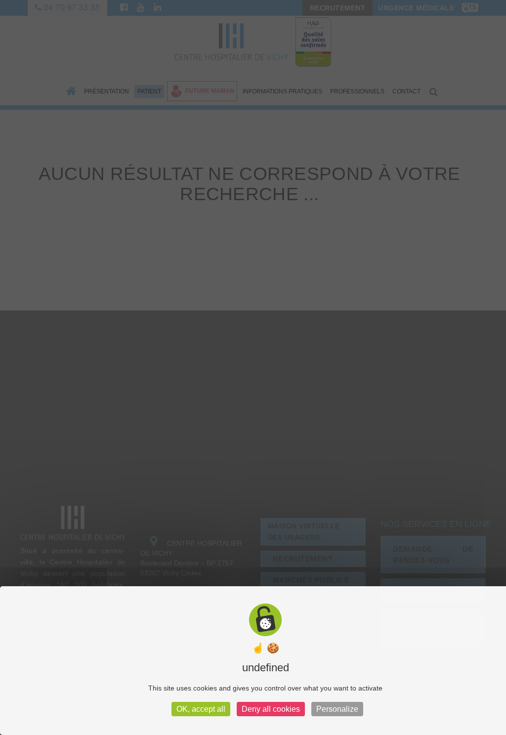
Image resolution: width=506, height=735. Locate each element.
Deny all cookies (271, 709)
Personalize (337, 709)
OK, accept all (200, 709)
